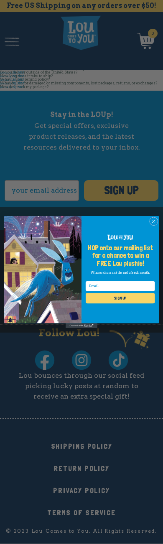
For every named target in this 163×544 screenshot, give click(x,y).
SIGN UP (120, 298)
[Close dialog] (154, 221)
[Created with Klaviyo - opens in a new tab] (81, 325)
